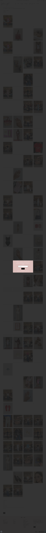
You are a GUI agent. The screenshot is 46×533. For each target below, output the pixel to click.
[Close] (32, 261)
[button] (1, 531)
